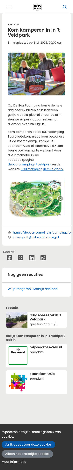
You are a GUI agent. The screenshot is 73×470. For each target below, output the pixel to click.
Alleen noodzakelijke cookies (27, 454)
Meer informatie (14, 462)
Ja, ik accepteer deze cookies (28, 444)
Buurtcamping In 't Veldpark (42, 169)
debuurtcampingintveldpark (29, 164)
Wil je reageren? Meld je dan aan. (33, 289)
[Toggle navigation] (9, 7)
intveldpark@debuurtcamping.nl (36, 237)
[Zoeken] (64, 7)
